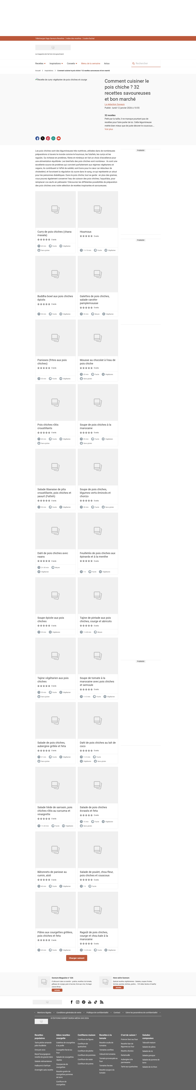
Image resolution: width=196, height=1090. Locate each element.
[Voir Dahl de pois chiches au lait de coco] (98, 720)
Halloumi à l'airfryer (43, 1065)
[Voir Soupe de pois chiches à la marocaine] (98, 402)
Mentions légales (44, 1012)
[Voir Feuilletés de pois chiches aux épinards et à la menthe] (98, 531)
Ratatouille (125, 1055)
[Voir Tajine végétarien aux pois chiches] (55, 656)
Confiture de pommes (86, 1055)
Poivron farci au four (129, 1039)
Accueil (38, 70)
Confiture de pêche (85, 1051)
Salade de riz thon (149, 1067)
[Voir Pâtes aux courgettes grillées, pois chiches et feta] (55, 910)
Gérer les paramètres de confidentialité (141, 1012)
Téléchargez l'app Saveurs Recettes (49, 38)
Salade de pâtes (148, 1047)
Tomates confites (106, 1049)
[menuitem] (40, 63)
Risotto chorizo (127, 1051)
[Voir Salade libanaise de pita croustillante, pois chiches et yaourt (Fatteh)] (55, 467)
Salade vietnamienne (43, 1061)
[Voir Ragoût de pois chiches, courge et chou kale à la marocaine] (98, 910)
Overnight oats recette (44, 1069)
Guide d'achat (89, 38)
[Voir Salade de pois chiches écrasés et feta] (98, 785)
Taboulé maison (148, 1042)
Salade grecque (148, 1055)
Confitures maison (86, 1035)
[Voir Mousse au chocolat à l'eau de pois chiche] (98, 338)
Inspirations (49, 70)
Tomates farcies (106, 1065)
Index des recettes (73, 38)
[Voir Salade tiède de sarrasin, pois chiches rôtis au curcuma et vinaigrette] (55, 785)
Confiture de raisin (85, 1059)
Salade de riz (147, 1051)
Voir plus (109, 129)
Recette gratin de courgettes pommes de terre (64, 1074)
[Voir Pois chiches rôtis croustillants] (55, 402)
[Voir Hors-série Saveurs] (105, 982)
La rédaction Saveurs (115, 104)
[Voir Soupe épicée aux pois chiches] (55, 595)
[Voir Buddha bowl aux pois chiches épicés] (55, 274)
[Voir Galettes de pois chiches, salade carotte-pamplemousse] (98, 274)
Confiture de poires (85, 1063)
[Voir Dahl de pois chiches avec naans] (55, 531)
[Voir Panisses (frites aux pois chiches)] (55, 338)
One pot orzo (40, 1049)
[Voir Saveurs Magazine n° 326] (44, 982)
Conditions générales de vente (69, 1012)
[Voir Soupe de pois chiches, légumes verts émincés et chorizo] (98, 467)
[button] (76, 958)
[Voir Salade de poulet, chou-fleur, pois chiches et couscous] (98, 850)
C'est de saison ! (128, 1035)
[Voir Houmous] (98, 209)
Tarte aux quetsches (129, 1066)
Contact (117, 1012)
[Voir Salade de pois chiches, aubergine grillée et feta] (55, 720)
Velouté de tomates (107, 1054)
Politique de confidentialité (97, 1012)
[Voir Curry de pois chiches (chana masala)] (55, 209)
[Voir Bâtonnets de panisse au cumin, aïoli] (55, 850)
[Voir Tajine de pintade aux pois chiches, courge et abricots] (98, 595)
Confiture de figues (85, 1039)
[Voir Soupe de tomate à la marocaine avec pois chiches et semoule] (98, 656)
